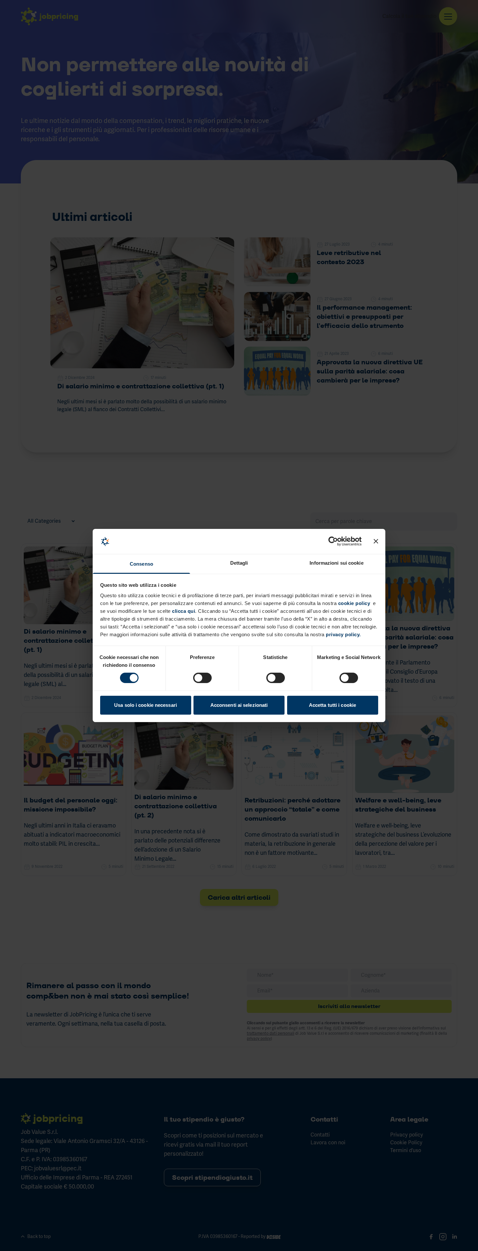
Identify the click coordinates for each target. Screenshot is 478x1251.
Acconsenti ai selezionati (239, 705)
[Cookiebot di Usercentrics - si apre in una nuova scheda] (333, 541)
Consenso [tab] (141, 564)
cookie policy (354, 603)
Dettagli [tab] (239, 563)
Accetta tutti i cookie (332, 705)
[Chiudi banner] (376, 541)
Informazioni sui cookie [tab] (336, 563)
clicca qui (183, 611)
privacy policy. (343, 634)
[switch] (202, 678)
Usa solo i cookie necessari (145, 705)
